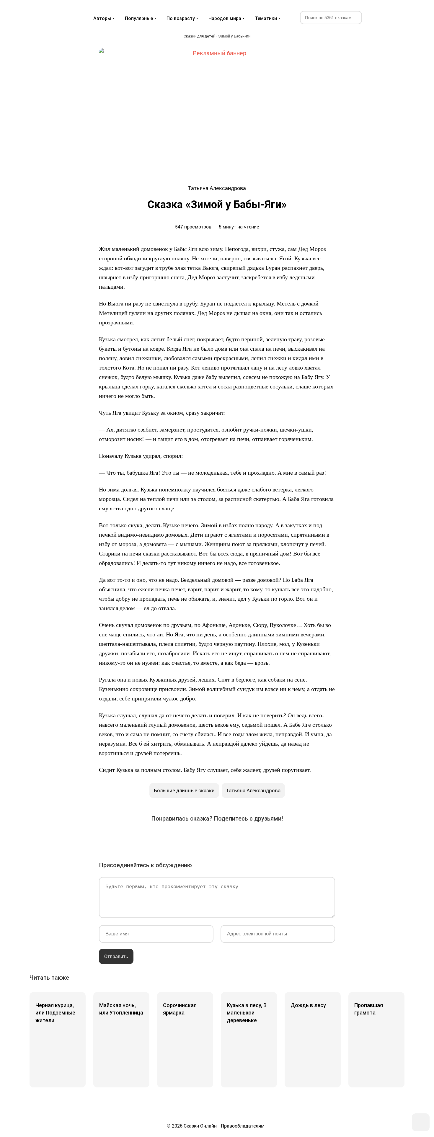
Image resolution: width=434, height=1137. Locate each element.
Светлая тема (392, 17)
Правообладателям (243, 1126)
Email (266, 837)
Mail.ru (217, 837)
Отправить (116, 956)
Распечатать (283, 837)
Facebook (167, 837)
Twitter (184, 837)
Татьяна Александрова (253, 790)
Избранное (378, 17)
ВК (150, 837)
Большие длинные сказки (184, 790)
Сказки (51, 12)
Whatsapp (250, 837)
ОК (200, 837)
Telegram (233, 837)
